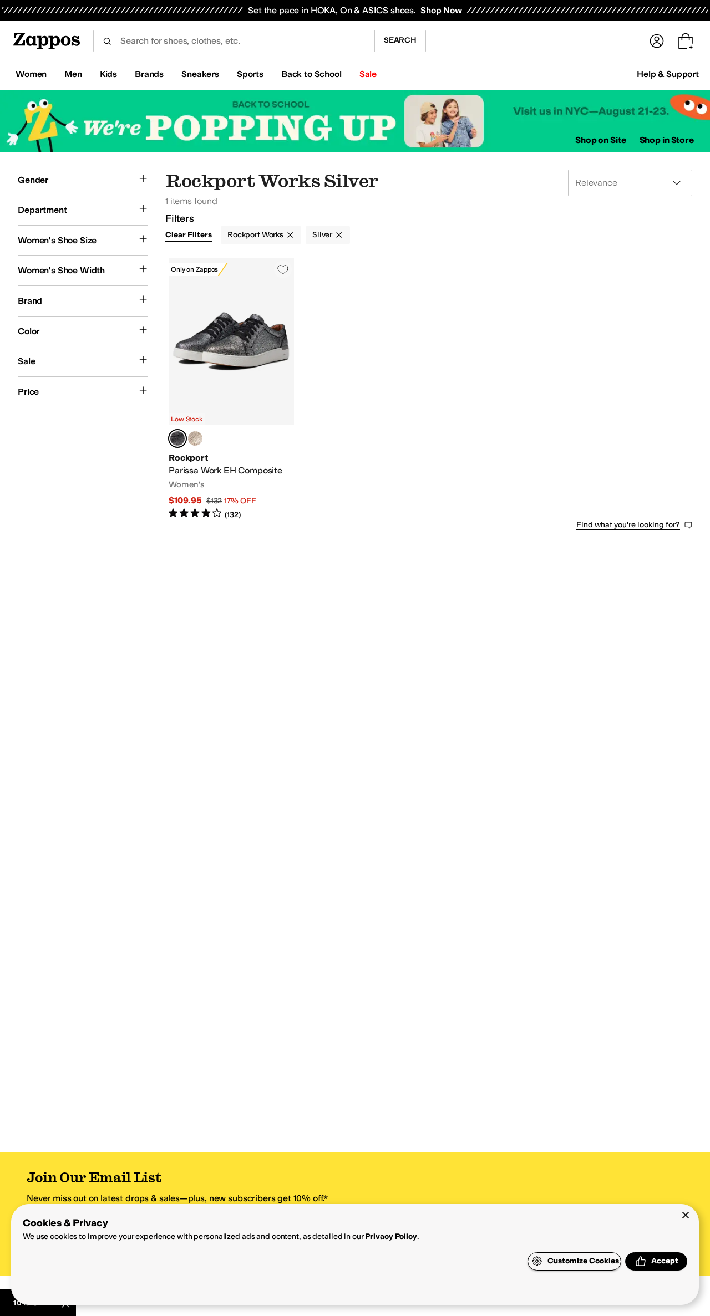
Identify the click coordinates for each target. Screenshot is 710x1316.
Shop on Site (600, 140)
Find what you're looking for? (628, 524)
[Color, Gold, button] (195, 438)
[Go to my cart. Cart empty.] (685, 41)
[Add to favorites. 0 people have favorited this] (283, 269)
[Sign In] (656, 41)
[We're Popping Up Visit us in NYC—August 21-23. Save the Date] (355, 121)
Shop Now (441, 10)
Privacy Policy (391, 1236)
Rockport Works (255, 234)
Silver (322, 234)
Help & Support (668, 74)
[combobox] (233, 41)
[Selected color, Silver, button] (177, 438)
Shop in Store (667, 140)
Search (400, 40)
